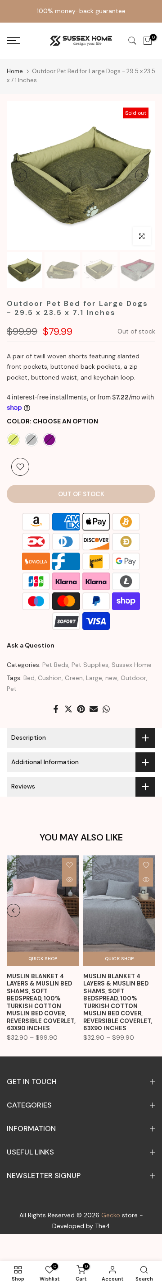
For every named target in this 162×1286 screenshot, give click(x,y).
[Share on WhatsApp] (106, 709)
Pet (12, 689)
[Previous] (20, 175)
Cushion (50, 678)
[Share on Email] (94, 709)
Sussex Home (132, 665)
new (111, 678)
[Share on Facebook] (56, 709)
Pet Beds (55, 665)
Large (94, 678)
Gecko (110, 1215)
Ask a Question (30, 645)
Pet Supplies (90, 665)
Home (15, 71)
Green (74, 678)
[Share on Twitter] (68, 709)
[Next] (141, 175)
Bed (29, 678)
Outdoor (133, 678)
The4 (102, 1226)
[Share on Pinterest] (81, 709)
